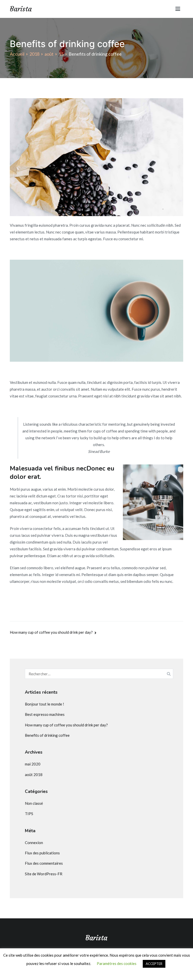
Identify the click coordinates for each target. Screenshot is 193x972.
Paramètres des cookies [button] (116, 963)
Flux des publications (42, 853)
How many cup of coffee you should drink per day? (51, 632)
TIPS (29, 813)
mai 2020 (32, 764)
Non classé (34, 803)
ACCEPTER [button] (154, 964)
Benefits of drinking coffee (47, 735)
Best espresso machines (45, 714)
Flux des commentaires (44, 863)
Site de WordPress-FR (43, 874)
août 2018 (33, 774)
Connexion (34, 842)
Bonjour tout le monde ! (44, 704)
